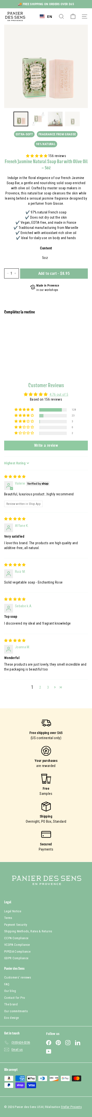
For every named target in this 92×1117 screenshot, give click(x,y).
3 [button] (48, 687)
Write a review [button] (46, 445)
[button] (37, 156)
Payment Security (15, 924)
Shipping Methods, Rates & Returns (28, 931)
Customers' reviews (17, 977)
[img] (15, 477)
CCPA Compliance (16, 938)
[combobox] (46, 16)
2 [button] (40, 687)
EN (49, 16)
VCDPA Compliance (17, 945)
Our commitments (16, 1011)
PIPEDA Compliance (17, 951)
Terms (8, 918)
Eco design (11, 1018)
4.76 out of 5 (59, 394)
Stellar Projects (71, 1107)
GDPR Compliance (16, 958)
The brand (11, 1004)
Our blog (10, 991)
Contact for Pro (14, 998)
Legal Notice (12, 911)
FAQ (6, 984)
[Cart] (73, 16)
